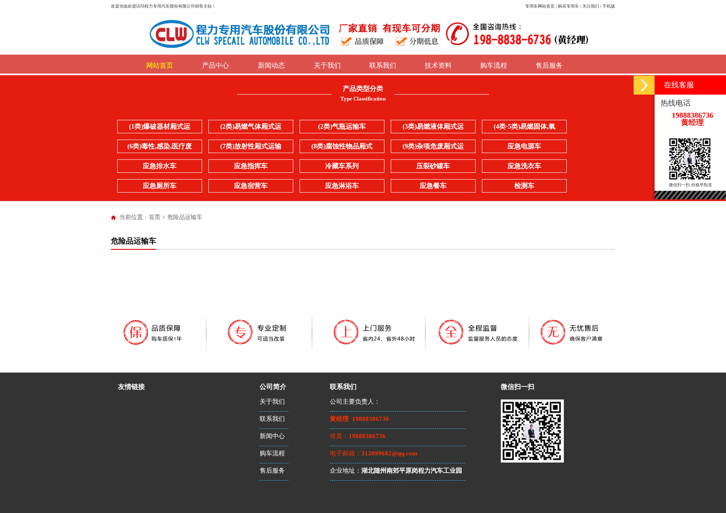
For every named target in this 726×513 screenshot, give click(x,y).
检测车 (524, 185)
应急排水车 (159, 165)
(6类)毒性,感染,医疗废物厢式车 (159, 148)
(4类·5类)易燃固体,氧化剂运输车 (524, 128)
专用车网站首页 (540, 6)
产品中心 (215, 65)
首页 (154, 217)
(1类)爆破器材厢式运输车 (159, 128)
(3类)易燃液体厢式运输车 (433, 128)
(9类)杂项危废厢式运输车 (433, 148)
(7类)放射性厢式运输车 (250, 148)
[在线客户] (644, 85)
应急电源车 (524, 146)
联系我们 (382, 65)
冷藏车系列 (342, 165)
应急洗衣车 (524, 165)
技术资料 (438, 65)
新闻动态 (271, 65)
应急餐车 (433, 185)
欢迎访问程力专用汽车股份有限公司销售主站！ (172, 6)
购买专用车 (568, 6)
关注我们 (590, 6)
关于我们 (327, 65)
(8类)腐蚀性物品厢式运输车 (342, 148)
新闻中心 (272, 436)
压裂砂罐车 (433, 165)
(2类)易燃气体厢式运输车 (250, 128)
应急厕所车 (159, 185)
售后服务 (549, 65)
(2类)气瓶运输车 (342, 126)
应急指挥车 (251, 165)
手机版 (608, 6)
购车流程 (493, 65)
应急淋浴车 (342, 185)
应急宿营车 (251, 185)
